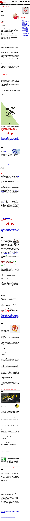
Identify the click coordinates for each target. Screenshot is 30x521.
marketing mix (14, 317)
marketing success (15, 228)
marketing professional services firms (14, 137)
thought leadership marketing (4, 229)
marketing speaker (10, 228)
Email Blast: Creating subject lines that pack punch (8, 389)
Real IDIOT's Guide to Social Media (12, 253)
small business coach (5, 315)
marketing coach (11, 139)
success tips (17, 316)
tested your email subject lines (6, 218)
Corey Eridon (5, 151)
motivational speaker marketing (12, 316)
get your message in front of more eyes (7, 164)
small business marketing (9, 317)
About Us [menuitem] (14, 4)
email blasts (15, 385)
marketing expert (3, 137)
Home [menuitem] (1, 4)
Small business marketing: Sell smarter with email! (8, 467)
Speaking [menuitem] (3, 4)
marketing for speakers (5, 228)
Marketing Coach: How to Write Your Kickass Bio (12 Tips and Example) (25, 20)
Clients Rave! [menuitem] (7, 4)
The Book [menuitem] (10, 4)
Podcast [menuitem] (19, 4)
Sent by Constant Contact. (15, 44)
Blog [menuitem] (17, 4)
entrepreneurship (10, 314)
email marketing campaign (14, 138)
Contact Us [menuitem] (25, 4)
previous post (5, 253)
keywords (4, 202)
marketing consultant (16, 139)
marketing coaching (3, 138)
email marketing (7, 137)
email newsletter (3, 512)
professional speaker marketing (4, 139)
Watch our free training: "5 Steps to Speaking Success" (8, 517)
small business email (8, 138)
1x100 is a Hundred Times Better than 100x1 (8, 9)
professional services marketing (7, 136)
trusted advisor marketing (15, 136)
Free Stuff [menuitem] (22, 4)
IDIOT (17, 252)
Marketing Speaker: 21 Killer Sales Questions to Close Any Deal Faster (25, 36)
